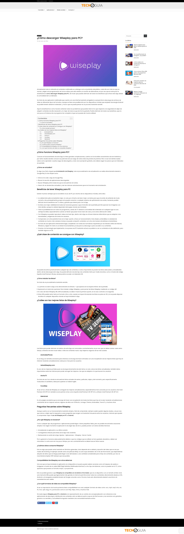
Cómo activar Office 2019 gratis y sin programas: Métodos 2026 (140, 73)
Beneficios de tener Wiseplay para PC (50, 124)
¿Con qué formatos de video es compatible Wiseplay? (56, 148)
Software (39, 35)
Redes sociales (61, 10)
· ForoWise (46, 137)
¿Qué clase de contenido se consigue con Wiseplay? (55, 126)
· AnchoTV (45, 135)
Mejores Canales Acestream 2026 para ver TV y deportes (140, 93)
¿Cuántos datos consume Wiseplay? (52, 144)
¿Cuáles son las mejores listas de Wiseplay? (52, 130)
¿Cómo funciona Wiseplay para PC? (50, 121)
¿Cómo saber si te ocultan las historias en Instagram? (140, 63)
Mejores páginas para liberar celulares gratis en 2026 (140, 46)
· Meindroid (46, 139)
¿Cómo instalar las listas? (48, 128)
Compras (71, 10)
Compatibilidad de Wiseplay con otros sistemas (55, 146)
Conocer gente (137, 87)
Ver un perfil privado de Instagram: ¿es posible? (140, 54)
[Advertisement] (92, 22)
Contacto (51, 1)
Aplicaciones (50, 10)
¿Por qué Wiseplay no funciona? (49, 143)
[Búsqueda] (145, 36)
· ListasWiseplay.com (48, 133)
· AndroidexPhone (47, 132)
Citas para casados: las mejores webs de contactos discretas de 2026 (140, 83)
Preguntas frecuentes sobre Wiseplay (50, 141)
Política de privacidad (42, 1)
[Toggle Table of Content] (70, 118)
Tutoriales (41, 10)
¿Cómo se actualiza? (46, 122)
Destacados (136, 49)
